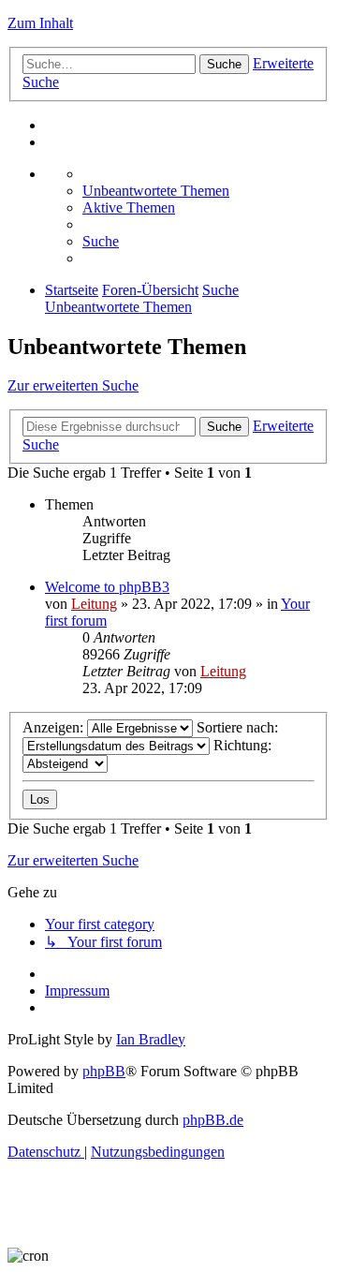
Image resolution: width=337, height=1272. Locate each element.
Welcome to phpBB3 (107, 587)
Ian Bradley (150, 1039)
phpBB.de (213, 1120)
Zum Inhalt (40, 23)
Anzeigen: (54, 727)
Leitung (94, 604)
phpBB (103, 1071)
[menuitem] (155, 191)
